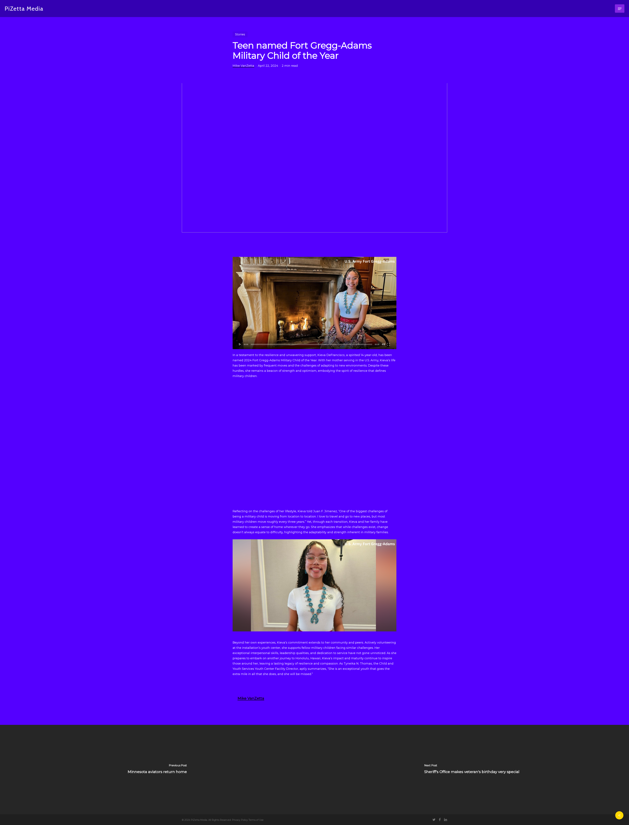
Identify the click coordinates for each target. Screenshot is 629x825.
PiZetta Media (24, 8)
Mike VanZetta (243, 66)
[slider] (311, 344)
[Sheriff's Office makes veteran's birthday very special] (471, 769)
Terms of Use (256, 819)
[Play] (239, 344)
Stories (240, 34)
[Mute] (383, 344)
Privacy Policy (240, 819)
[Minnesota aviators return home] (157, 769)
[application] (314, 303)
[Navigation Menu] (619, 8)
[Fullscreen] (388, 344)
